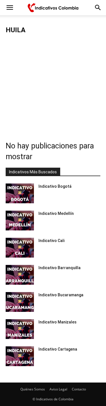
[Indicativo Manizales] (20, 329)
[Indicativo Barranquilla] (20, 275)
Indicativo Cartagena (57, 349)
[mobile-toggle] (10, 7)
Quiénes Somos (32, 389)
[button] (98, 7)
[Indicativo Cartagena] (20, 356)
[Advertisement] (53, 85)
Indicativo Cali (51, 240)
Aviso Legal (58, 389)
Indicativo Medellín (56, 213)
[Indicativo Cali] (20, 248)
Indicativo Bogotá (55, 186)
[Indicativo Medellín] (20, 220)
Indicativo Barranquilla (59, 267)
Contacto (79, 389)
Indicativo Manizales (57, 322)
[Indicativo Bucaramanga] (20, 302)
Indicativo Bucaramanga (60, 295)
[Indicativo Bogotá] (20, 193)
